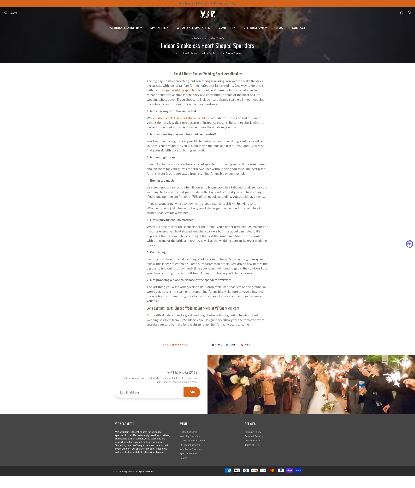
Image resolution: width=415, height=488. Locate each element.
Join (191, 392)
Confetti (226, 27)
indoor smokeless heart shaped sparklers (183, 118)
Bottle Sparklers (188, 432)
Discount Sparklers (190, 445)
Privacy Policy (252, 440)
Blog (279, 27)
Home (175, 53)
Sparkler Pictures (189, 453)
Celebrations (254, 27)
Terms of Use (252, 445)
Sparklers (158, 27)
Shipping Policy (253, 432)
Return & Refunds (254, 436)
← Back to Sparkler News (173, 344)
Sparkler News (190, 53)
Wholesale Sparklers (193, 27)
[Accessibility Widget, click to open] (409, 244)
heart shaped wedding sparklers (175, 90)
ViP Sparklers (127, 471)
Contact (299, 27)
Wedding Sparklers (124, 27)
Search (183, 458)
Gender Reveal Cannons (192, 440)
